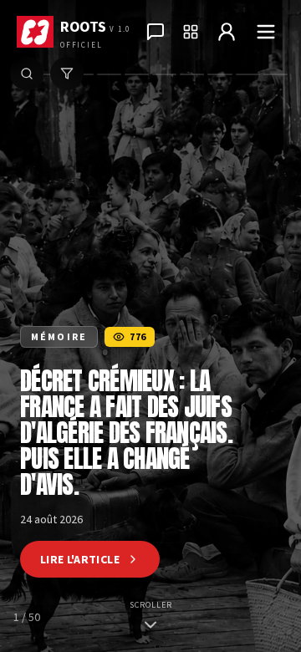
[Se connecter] (226, 31)
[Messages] (155, 31)
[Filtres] (67, 73)
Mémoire (59, 336)
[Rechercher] (26, 73)
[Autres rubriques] (191, 32)
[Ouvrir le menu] (265, 31)
